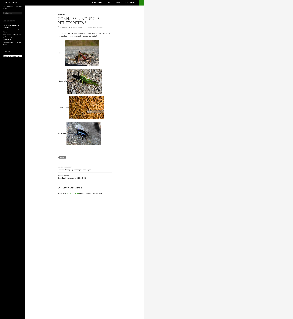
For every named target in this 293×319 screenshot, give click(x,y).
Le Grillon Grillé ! (131, 2)
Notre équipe (7, 39)
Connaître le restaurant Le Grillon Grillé (72, 176)
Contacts (119, 2)
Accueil (110, 2)
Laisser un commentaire (94, 27)
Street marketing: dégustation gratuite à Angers (74, 168)
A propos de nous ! (98, 2)
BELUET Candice (76, 27)
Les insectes (62, 14)
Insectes (62, 157)
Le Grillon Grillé (10, 3)
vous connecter (73, 193)
